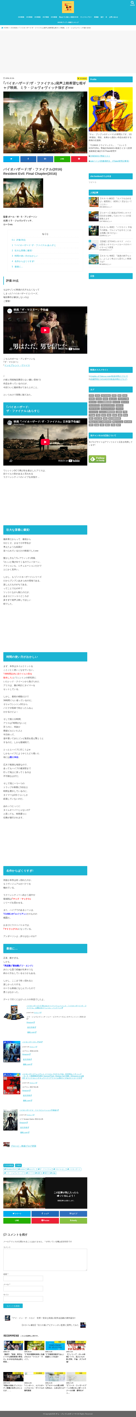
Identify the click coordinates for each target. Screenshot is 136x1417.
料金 (125, 415)
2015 (91, 396)
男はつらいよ (118, 422)
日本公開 (98, 418)
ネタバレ (119, 405)
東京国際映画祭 (114, 418)
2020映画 (21, 17)
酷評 (118, 425)
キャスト (116, 402)
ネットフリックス (107, 409)
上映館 (118, 412)
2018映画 (37, 17)
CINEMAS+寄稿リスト (100, 156)
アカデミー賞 (123, 399)
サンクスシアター (86, 17)
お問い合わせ (113, 17)
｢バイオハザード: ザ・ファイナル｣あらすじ (34, 245)
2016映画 (54, 17)
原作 (103, 415)
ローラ (30, 1173)
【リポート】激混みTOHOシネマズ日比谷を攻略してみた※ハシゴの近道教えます (115, 216)
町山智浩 (128, 422)
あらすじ (32, 1169)
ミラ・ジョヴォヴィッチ (15, 1173)
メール (6, 1284)
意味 (114, 415)
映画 (19, 1165)
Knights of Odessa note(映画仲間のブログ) (109, 376)
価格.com (31, 1032)
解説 (107, 425)
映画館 (96, 17)
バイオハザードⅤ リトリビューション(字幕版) (38, 1110)
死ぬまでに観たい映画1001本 (68, 17)
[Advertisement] (68, 52)
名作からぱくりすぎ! (23, 261)
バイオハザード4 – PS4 (31, 1042)
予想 (98, 415)
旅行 (102, 17)
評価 (113, 425)
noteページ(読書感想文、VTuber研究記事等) (109, 161)
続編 (53, 1173)
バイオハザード (74, 1169)
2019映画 (29, 17)
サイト (6, 1295)
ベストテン (93, 412)
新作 (46, 1173)
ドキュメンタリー (107, 405)
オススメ (93, 402)
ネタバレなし (60, 1169)
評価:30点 (19, 240)
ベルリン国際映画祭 (107, 412)
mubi (125, 396)
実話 (109, 415)
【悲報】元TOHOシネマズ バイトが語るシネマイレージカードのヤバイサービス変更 (115, 244)
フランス (119, 409)
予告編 (92, 415)
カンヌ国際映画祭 (104, 402)
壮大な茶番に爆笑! (22, 250)
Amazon (30, 1022)
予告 (125, 412)
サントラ (125, 402)
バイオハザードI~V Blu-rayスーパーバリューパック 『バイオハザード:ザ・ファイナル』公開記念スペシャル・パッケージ (56, 1007)
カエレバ (37, 1012)
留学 (91, 425)
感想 (38, 1173)
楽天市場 (30, 1027)
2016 (97, 396)
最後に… (17, 266)
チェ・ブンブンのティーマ (66, 1414)
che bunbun (105, 396)
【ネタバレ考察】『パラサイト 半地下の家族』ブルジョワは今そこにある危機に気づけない (115, 230)
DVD (114, 396)
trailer (105, 399)
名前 (5, 1274)
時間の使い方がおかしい (25, 256)
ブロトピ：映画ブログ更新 (23, 1146)
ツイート (93, 182)
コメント (7, 1247)
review (22, 1169)
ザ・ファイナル (45, 1169)
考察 (102, 425)
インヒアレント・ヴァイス (17, 365)
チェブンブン (94, 405)
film (119, 396)
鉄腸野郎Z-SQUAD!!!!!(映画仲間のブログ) (108, 379)
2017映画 (46, 17)
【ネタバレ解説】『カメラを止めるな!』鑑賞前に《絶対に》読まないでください (115, 201)
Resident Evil (11, 1169)
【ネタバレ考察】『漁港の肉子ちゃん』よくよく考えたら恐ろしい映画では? (115, 259)
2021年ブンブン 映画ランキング (68, 22)
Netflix (92, 399)
